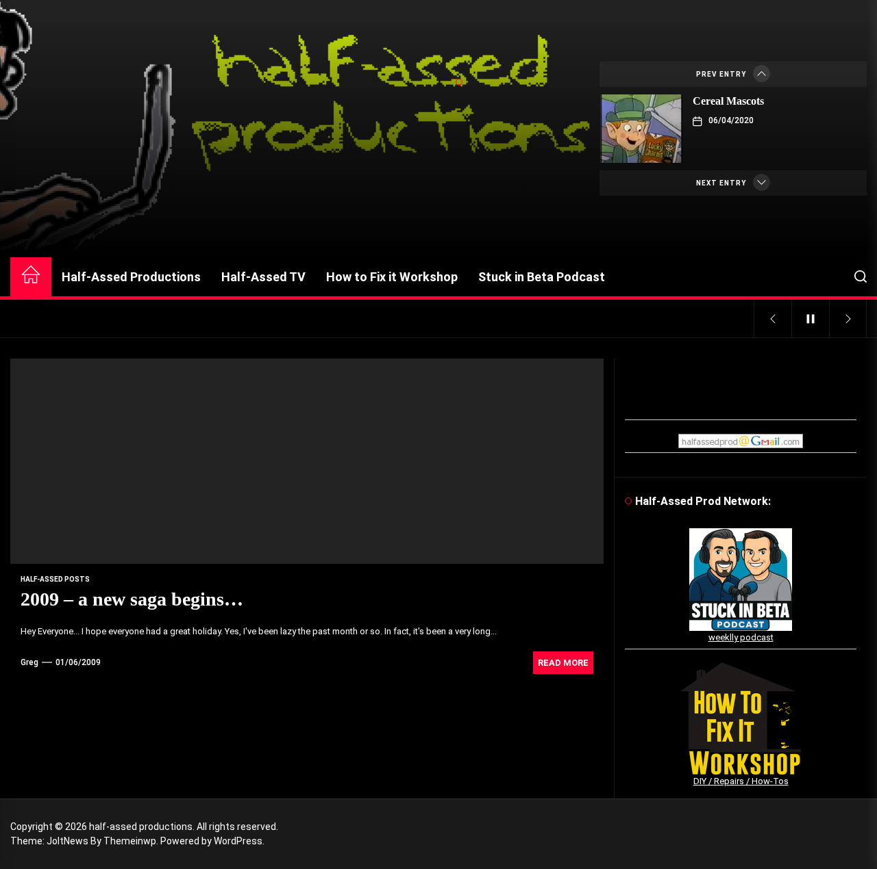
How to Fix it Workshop (392, 277)
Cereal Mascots (728, 101)
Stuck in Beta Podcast (541, 277)
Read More (563, 663)
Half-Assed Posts (55, 579)
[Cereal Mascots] (641, 128)
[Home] (30, 276)
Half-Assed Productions (131, 277)
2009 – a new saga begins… (132, 599)
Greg (29, 662)
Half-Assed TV (263, 277)
